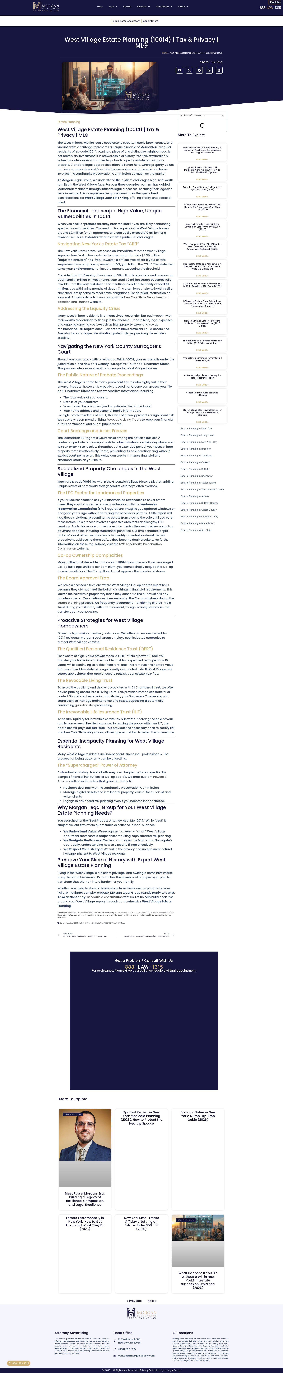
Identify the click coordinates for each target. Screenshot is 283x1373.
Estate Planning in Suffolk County (199, 502)
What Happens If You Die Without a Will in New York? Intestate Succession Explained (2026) (202, 247)
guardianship (85, 705)
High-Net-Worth (85, 923)
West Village (120, 923)
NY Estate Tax (97, 923)
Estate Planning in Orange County (199, 516)
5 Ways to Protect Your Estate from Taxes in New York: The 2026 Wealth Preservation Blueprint (202, 304)
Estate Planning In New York (196, 428)
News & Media (162, 6)
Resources (142, 6)
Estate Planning (68, 122)
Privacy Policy (148, 1370)
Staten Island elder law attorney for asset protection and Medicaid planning (202, 412)
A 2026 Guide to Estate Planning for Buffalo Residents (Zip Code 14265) (202, 285)
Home (100, 6)
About (111, 6)
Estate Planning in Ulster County (199, 509)
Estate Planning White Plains (196, 530)
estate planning (69, 603)
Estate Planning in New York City (199, 441)
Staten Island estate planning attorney (202, 394)
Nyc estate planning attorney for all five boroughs (202, 359)
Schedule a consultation (105, 897)
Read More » (202, 159)
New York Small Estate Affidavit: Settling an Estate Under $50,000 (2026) (202, 227)
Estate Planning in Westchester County (202, 489)
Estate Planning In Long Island (197, 435)
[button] (179, 70)
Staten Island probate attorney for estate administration (202, 376)
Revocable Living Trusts (124, 419)
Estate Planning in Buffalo (195, 469)
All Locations (182, 1333)
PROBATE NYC (109, 923)
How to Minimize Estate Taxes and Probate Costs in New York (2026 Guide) (202, 323)
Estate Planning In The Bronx (197, 455)
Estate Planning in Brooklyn (196, 448)
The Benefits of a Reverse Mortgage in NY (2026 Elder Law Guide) (202, 342)
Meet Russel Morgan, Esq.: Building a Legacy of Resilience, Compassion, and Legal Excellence (202, 150)
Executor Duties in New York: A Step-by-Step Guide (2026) (202, 188)
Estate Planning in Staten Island (198, 482)
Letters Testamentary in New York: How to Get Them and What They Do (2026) (202, 207)
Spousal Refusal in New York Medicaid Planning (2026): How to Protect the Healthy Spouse (202, 170)
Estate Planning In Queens (195, 462)
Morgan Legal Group (169, 1370)
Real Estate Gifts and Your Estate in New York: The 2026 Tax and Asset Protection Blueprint (202, 266)
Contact (181, 6)
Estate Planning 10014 (69, 923)
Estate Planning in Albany (195, 496)
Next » (152, 1301)
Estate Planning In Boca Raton (197, 523)
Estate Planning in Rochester (197, 475)
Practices (127, 6)
